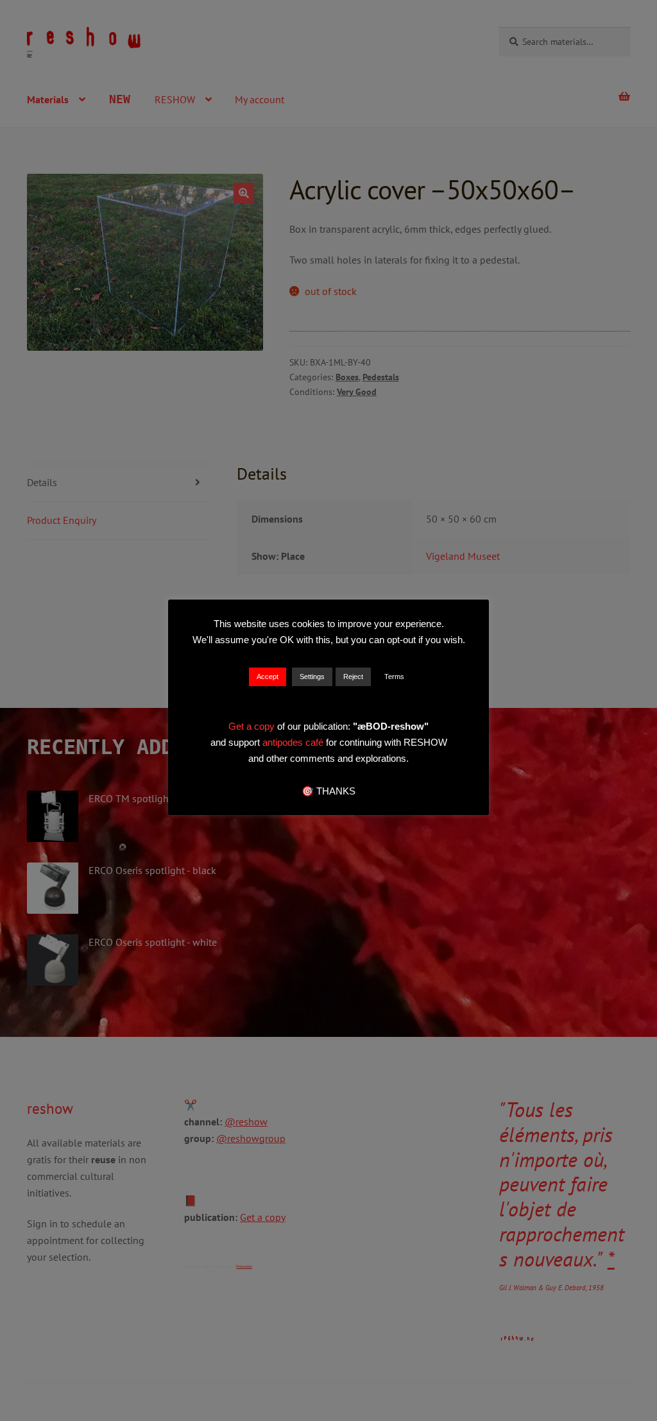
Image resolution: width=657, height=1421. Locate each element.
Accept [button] (267, 676)
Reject (353, 676)
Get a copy (251, 726)
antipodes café (294, 742)
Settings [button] (312, 676)
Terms (394, 676)
